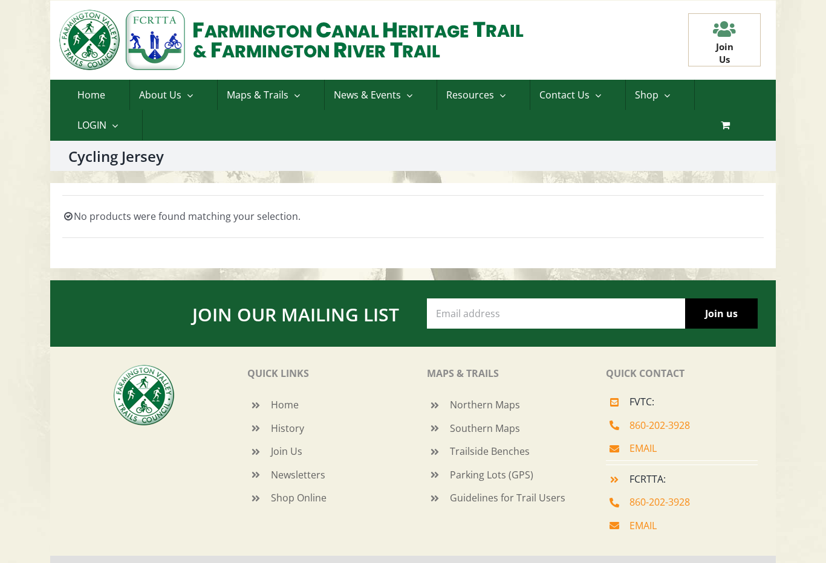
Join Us (286, 451)
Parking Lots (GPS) (491, 474)
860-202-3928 (659, 425)
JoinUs (724, 52)
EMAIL (643, 448)
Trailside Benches (490, 451)
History (287, 428)
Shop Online (299, 497)
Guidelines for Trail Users (507, 497)
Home (285, 404)
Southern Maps (485, 428)
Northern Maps (485, 404)
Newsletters (298, 474)
